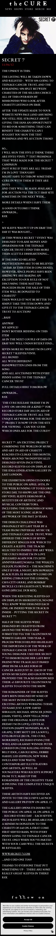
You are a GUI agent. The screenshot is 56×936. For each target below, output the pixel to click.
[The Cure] (28, 4)
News (8, 9)
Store (29, 9)
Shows (18, 9)
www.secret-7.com (16, 854)
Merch (40, 9)
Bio (49, 9)
